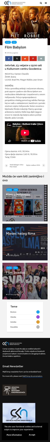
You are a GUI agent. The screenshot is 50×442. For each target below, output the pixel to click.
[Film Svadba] (25, 281)
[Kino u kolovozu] (25, 203)
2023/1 (8, 42)
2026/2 (9, 190)
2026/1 (9, 268)
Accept (32, 435)
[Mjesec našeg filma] (25, 242)
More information (14, 435)
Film (14, 42)
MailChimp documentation (32, 376)
